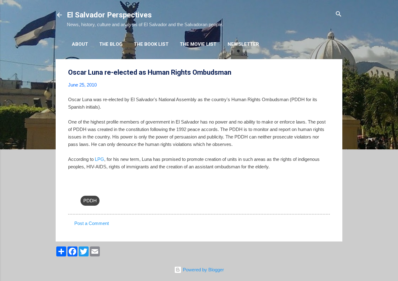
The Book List (151, 44)
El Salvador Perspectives (109, 15)
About (80, 44)
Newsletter (243, 44)
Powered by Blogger (203, 269)
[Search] (338, 14)
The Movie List (198, 44)
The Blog (111, 44)
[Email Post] (84, 188)
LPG (99, 159)
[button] (326, 72)
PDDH (90, 200)
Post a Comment (91, 223)
